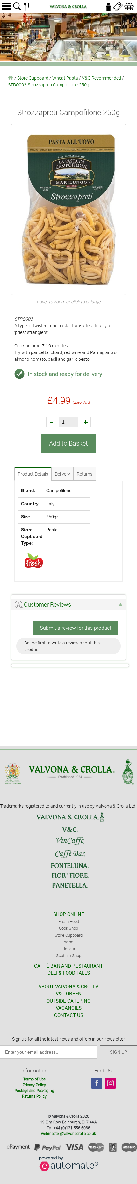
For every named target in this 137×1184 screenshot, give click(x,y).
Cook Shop (68, 928)
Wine (68, 942)
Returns (84, 474)
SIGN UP (118, 1052)
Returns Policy (34, 1096)
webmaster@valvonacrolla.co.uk (68, 1133)
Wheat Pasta (65, 78)
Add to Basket (68, 443)
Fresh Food (68, 921)
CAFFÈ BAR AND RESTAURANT (68, 965)
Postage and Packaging (34, 1090)
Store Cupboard (32, 78)
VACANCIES (69, 1008)
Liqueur (68, 949)
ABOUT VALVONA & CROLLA (68, 986)
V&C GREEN (69, 993)
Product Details (33, 474)
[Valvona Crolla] (10, 78)
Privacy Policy (34, 1084)
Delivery (62, 474)
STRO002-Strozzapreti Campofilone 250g (48, 85)
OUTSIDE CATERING (68, 1001)
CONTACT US (68, 1015)
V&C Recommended (101, 78)
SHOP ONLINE (68, 914)
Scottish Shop (68, 955)
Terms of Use (34, 1078)
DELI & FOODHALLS (68, 973)
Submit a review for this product (75, 627)
